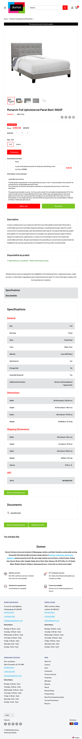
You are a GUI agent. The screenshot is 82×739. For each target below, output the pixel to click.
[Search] (65, 7)
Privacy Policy (49, 694)
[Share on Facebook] (62, 117)
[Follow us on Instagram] (9, 723)
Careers (47, 665)
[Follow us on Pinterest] (13, 723)
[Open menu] (5, 8)
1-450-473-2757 (9, 671)
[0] (76, 7)
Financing (47, 677)
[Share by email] (73, 117)
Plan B (46, 687)
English (7, 715)
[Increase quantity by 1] (28, 133)
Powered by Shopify (10, 732)
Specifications (13, 290)
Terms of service (50, 674)
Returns (47, 703)
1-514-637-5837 (49, 616)
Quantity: (10, 133)
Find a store (14, 152)
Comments (48, 671)
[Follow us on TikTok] (16, 723)
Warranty (47, 681)
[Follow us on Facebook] (5, 723)
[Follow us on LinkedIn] (20, 723)
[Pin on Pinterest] (65, 117)
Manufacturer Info (37, 525)
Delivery (47, 684)
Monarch (10, 114)
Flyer (46, 668)
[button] (77, 737)
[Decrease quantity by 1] (17, 133)
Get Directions (9, 612)
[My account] (72, 8)
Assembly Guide (15, 513)
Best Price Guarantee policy (54, 697)
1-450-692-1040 (9, 616)
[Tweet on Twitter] (69, 117)
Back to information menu (16, 493)
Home (6, 19)
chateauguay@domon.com (13, 620)
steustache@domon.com (13, 676)
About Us (47, 661)
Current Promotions (51, 700)
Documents (11, 295)
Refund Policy (49, 691)
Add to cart (24, 206)
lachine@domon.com (51, 620)
